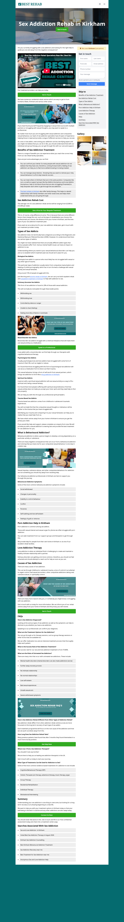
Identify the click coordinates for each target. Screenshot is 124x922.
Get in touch (62, 29)
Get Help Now (47, 744)
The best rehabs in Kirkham (29, 191)
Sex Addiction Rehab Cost (87, 98)
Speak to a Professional (46, 347)
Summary (82, 120)
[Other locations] (100, 4)
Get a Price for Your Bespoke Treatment (47, 210)
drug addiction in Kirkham (50, 375)
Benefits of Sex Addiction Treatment (91, 95)
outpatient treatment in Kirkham (32, 279)
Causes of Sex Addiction (87, 114)
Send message (92, 84)
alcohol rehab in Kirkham (38, 277)
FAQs (80, 117)
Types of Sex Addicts (86, 101)
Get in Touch (46, 95)
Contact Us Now (47, 815)
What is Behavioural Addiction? (89, 104)
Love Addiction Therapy (87, 111)
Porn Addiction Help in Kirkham (89, 107)
